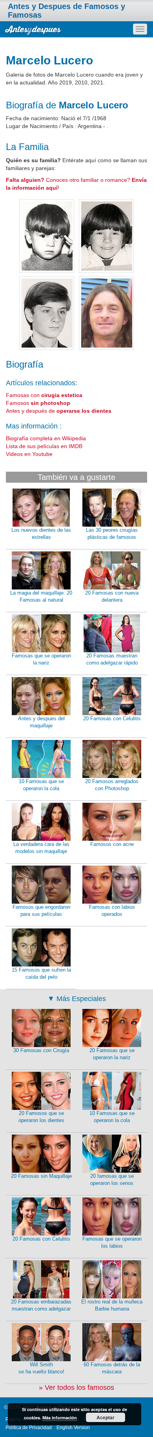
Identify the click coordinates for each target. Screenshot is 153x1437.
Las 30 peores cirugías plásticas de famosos (112, 533)
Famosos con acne (112, 844)
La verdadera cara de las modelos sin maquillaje (41, 848)
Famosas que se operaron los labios (112, 1242)
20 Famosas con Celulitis (112, 718)
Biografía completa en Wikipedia (46, 438)
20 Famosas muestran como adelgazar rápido (112, 659)
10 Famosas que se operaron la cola (41, 785)
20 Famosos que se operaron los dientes (41, 1117)
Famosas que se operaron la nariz (41, 659)
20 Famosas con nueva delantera (111, 596)
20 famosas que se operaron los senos (112, 1179)
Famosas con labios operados (112, 910)
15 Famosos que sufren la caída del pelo (41, 973)
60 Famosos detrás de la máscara (112, 1368)
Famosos (38, 403)
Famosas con (44, 395)
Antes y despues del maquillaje (41, 722)
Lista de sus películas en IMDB (44, 446)
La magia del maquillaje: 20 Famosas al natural (41, 596)
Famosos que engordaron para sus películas (41, 910)
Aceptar (106, 1417)
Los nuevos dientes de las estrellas (41, 533)
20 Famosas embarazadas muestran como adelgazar (41, 1305)
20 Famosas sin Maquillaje (41, 1176)
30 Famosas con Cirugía (41, 1050)
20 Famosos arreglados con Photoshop (111, 785)
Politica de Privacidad (28, 1427)
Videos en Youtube (29, 454)
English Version (73, 1427)
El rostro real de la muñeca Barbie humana (111, 1305)
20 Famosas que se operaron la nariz (112, 1054)
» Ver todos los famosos (76, 1387)
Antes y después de (58, 411)
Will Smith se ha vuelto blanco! (41, 1368)
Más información (59, 1418)
